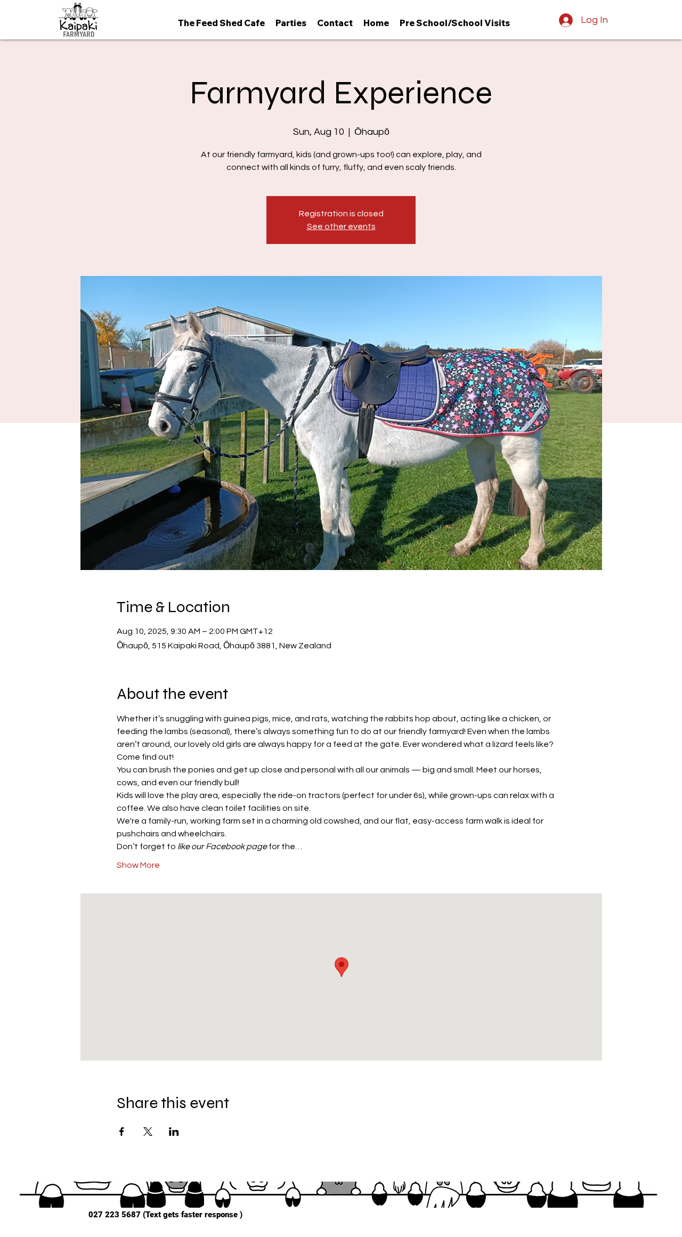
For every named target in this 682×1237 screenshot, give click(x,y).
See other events (341, 226)
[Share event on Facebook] (122, 1131)
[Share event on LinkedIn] (174, 1131)
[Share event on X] (148, 1131)
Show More (138, 865)
